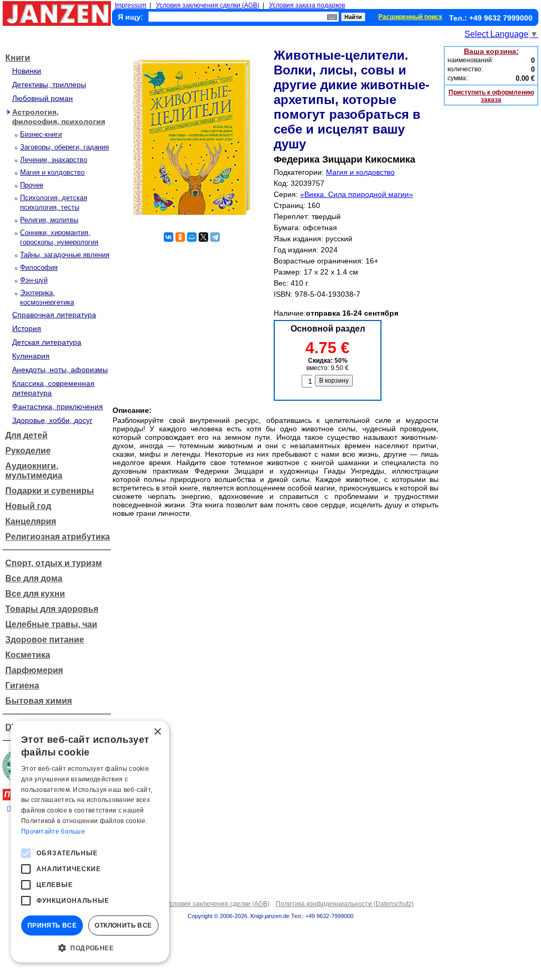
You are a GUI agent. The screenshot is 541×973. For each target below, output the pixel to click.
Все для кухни (35, 593)
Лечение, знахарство (53, 160)
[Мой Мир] (192, 237)
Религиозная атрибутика (57, 536)
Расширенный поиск (410, 17)
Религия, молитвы (49, 220)
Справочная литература (54, 314)
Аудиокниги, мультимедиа (33, 470)
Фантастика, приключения (57, 406)
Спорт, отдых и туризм (53, 563)
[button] (89, 947)
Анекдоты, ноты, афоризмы (60, 369)
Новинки (26, 71)
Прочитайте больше (53, 831)
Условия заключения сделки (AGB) (207, 5)
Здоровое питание (44, 639)
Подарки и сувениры (49, 490)
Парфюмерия (34, 670)
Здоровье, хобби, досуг (52, 420)
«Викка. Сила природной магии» (356, 194)
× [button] (157, 732)
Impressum (130, 5)
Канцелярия (30, 521)
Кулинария (31, 356)
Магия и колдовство (52, 172)
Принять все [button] (52, 925)
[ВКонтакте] (168, 237)
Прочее (31, 185)
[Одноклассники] (180, 237)
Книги (17, 57)
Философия (39, 267)
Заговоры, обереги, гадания (64, 147)
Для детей (26, 435)
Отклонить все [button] (123, 925)
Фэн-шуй (34, 280)
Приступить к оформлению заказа (491, 96)
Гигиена (22, 685)
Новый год (28, 506)
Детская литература (46, 342)
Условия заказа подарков (307, 5)
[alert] (90, 841)
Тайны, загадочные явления (64, 255)
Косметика (27, 654)
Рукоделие (28, 450)
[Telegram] (215, 237)
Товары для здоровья (51, 608)
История (26, 328)
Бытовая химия (38, 700)
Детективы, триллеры (49, 84)
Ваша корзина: (491, 51)
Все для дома (33, 578)
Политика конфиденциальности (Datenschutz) (345, 904)
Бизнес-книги (41, 134)
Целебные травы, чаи (51, 624)
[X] (203, 237)
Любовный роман (42, 98)
